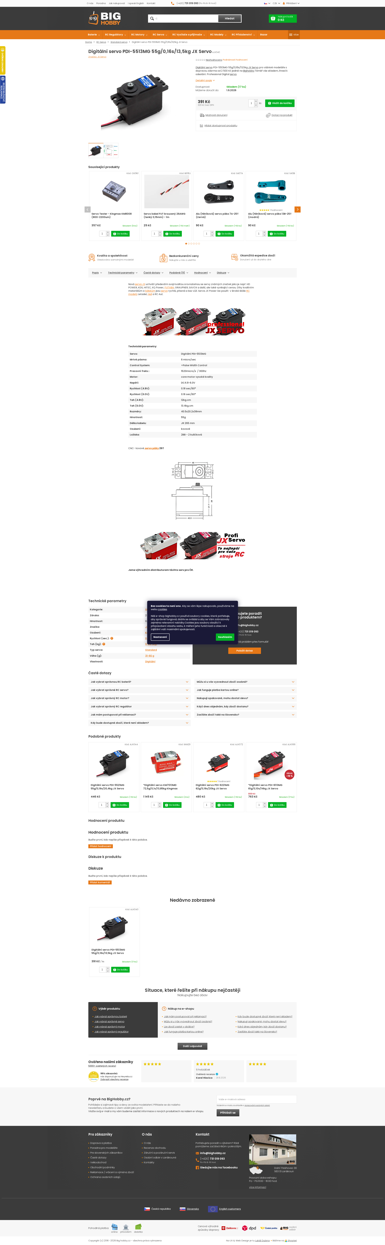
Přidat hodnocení (100, 846)
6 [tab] (199, 243)
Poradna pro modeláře (104, 1148)
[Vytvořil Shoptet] (286, 1240)
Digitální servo (204, 67)
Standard (151, 650)
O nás (90, 3)
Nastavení (160, 637)
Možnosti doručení (216, 115)
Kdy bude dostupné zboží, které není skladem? (120, 723)
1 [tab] (186, 243)
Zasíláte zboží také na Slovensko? (218, 714)
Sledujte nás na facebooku (219, 1167)
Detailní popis (204, 80)
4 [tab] (194, 243)
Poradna (101, 3)
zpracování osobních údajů (257, 1105)
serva (164, 291)
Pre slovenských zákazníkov (106, 1152)
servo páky (152, 448)
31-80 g (149, 656)
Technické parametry (121, 272)
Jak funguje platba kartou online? (218, 690)
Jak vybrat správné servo (109, 1021)
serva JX (140, 284)
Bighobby (248, 71)
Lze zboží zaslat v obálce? (179, 1026)
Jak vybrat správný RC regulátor (111, 706)
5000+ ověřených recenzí (102, 1065)
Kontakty (149, 1162)
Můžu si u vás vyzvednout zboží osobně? (222, 682)
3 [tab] (191, 243)
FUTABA (169, 287)
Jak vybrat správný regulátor (112, 1031)
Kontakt (151, 3)
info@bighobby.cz (247, 625)
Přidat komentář (100, 882)
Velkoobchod (98, 1162)
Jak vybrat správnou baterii (111, 1016)
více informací (257, 1187)
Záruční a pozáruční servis (159, 1152)
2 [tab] (188, 243)
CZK (275, 3)
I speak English (136, 3)
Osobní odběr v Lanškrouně (160, 1157)
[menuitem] (93, 34)
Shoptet (292, 1240)
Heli (150, 294)
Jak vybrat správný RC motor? (110, 698)
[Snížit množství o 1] (256, 105)
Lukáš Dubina (262, 1240)
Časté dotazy (152, 272)
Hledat (229, 18)
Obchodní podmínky (102, 1167)
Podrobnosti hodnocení (235, 59)
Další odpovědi (192, 1046)
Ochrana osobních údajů (105, 1177)
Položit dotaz (244, 650)
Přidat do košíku (280, 103)
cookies (162, 609)
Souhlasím (225, 637)
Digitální (150, 661)
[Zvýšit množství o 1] (256, 101)
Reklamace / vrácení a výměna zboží (112, 1172)
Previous (88, 209)
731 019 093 (251, 631)
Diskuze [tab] (221, 272)
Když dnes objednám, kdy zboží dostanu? (222, 706)
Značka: (97, 56)
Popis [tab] (95, 272)
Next (298, 209)
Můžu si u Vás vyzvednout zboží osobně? (188, 1021)
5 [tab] (196, 243)
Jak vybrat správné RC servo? (109, 690)
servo (233, 74)
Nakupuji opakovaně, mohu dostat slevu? (222, 698)
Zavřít (212, 121)
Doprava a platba (101, 1143)
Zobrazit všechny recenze (114, 1079)
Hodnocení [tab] (201, 272)
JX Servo (253, 67)
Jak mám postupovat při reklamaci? (113, 714)
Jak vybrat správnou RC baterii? (111, 682)
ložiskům (150, 291)
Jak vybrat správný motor (110, 1026)
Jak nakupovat (117, 3)
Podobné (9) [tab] (177, 272)
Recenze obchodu (155, 1148)
